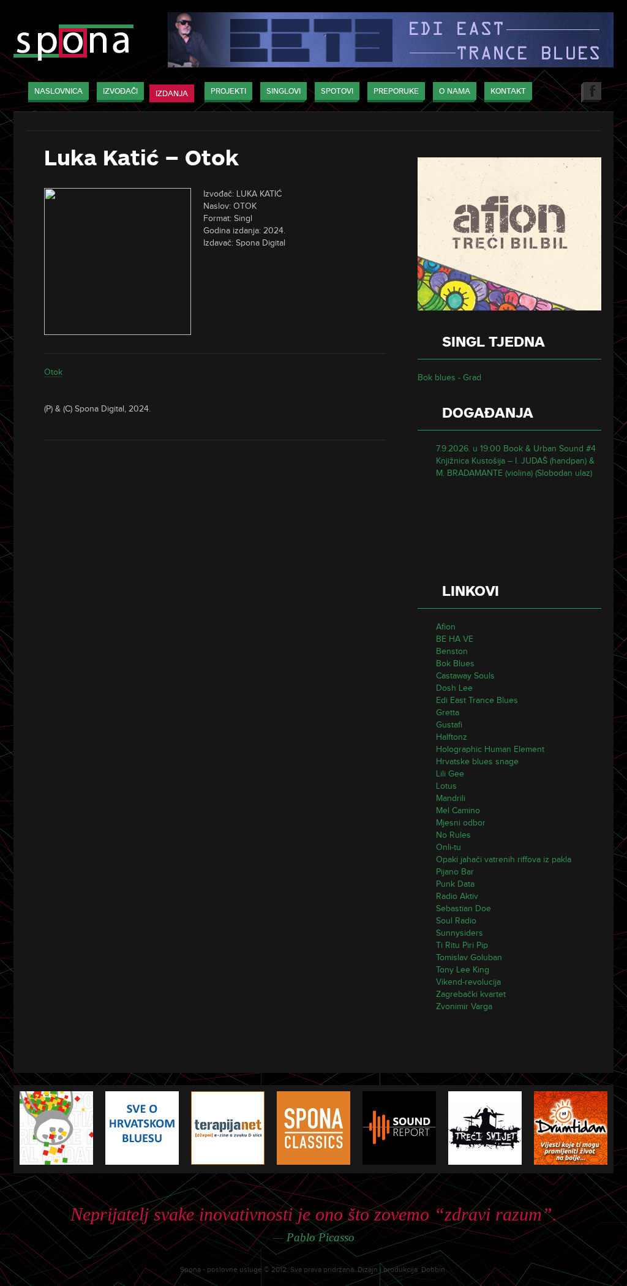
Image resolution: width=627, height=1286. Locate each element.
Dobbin (433, 1270)
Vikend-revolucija (468, 982)
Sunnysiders (459, 933)
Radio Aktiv (457, 896)
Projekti (228, 91)
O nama (454, 91)
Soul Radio (456, 920)
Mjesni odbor (461, 822)
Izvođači (120, 91)
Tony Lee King (462, 969)
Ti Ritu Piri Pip (462, 945)
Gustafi (449, 724)
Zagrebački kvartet (471, 994)
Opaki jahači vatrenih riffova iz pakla (503, 859)
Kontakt (508, 91)
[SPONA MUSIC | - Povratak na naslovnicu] (73, 43)
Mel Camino (458, 810)
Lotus (446, 786)
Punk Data (455, 884)
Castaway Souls (465, 675)
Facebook (591, 92)
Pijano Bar (455, 871)
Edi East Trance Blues (477, 700)
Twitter (563, 92)
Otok (53, 372)
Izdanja (172, 93)
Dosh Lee (454, 688)
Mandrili (450, 798)
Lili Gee (450, 773)
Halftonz (451, 737)
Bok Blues (455, 663)
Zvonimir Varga (464, 1006)
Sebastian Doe (463, 908)
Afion (446, 626)
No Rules (453, 835)
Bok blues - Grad (449, 377)
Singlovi (283, 91)
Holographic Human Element (490, 749)
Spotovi (337, 91)
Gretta (447, 712)
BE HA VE (454, 639)
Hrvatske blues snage (477, 761)
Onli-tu (448, 847)
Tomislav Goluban (469, 957)
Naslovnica (58, 91)
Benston (452, 651)
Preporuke (396, 91)
